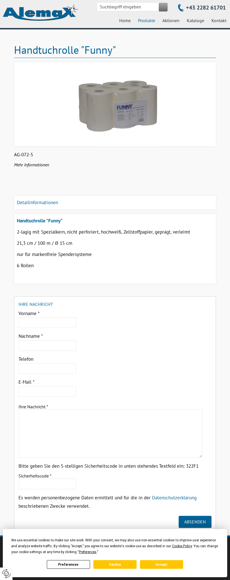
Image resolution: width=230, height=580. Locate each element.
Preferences (68, 565)
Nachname (31, 336)
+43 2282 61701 (206, 7)
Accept (161, 565)
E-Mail (26, 382)
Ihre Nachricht (33, 406)
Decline (115, 565)
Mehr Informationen (31, 164)
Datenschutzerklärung (174, 498)
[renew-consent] (6, 573)
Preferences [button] (87, 552)
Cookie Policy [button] (182, 546)
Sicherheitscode (35, 476)
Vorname (29, 313)
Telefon (26, 359)
